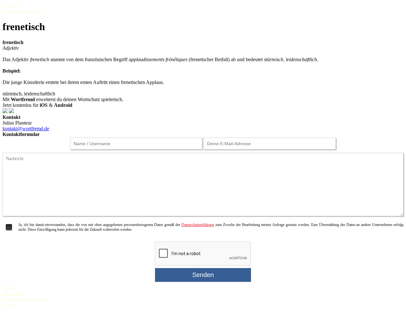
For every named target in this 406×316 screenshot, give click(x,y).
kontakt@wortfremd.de (26, 128)
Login (9, 305)
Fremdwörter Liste (21, 11)
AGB (8, 288)
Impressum (13, 294)
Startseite (12, 5)
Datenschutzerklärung (197, 224)
